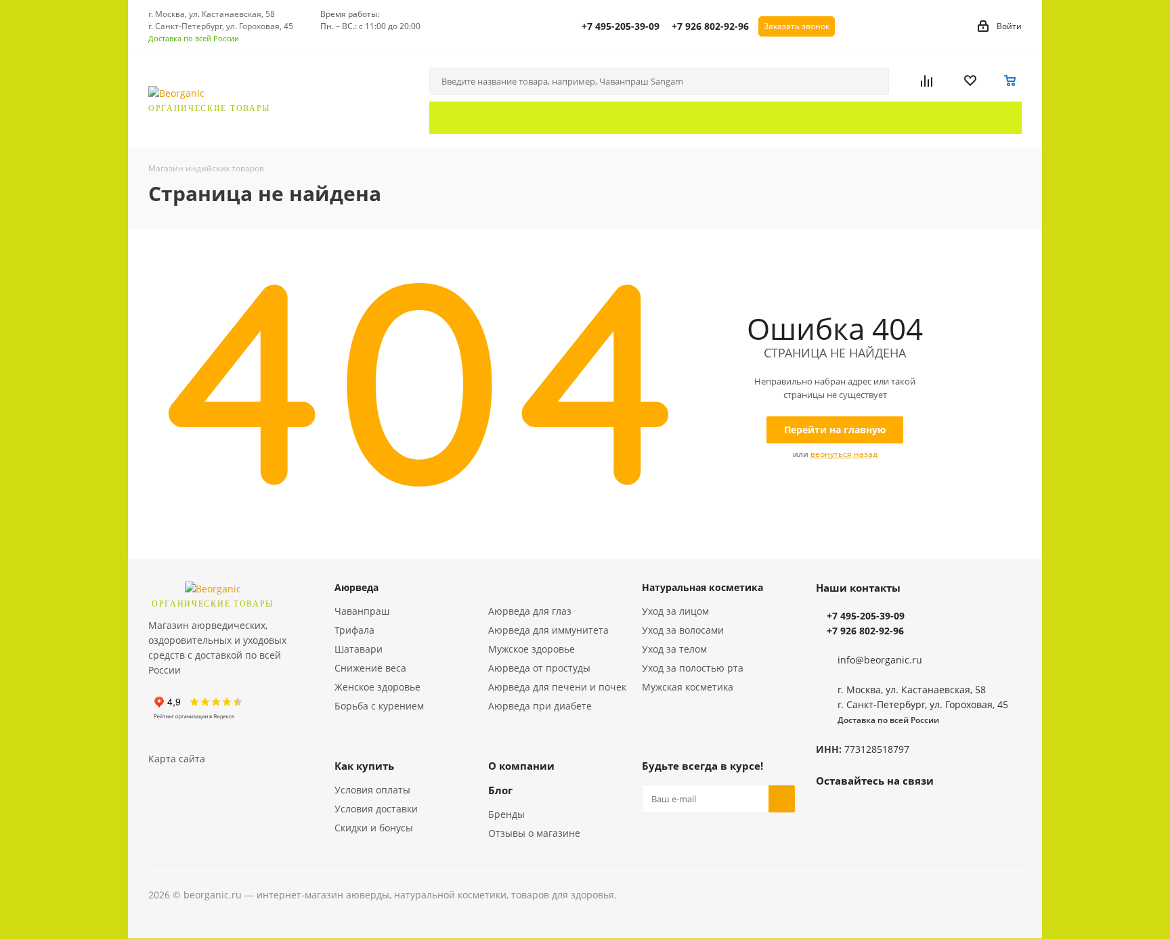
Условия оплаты (372, 789)
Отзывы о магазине (534, 833)
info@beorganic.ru (880, 659)
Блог (500, 790)
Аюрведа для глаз (529, 611)
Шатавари (358, 648)
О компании (521, 765)
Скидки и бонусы (373, 827)
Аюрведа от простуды (539, 667)
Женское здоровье (377, 686)
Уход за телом (674, 648)
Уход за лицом (675, 611)
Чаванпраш (361, 611)
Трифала (354, 630)
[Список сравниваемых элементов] (937, 81)
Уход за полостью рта (692, 667)
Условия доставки (376, 808)
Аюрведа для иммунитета (548, 630)
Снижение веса (370, 667)
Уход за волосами (683, 630)
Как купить (364, 765)
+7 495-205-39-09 (620, 26)
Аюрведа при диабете (540, 705)
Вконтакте (829, 811)
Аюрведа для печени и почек (557, 686)
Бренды (506, 814)
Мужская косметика (687, 686)
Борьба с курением (379, 705)
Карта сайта (176, 758)
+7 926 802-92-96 (710, 26)
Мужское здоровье (531, 648)
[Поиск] (873, 81)
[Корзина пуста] (1010, 81)
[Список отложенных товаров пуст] (978, 81)
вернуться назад (844, 454)
